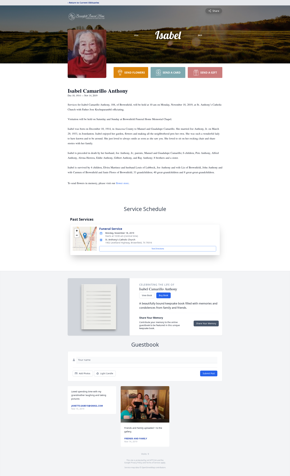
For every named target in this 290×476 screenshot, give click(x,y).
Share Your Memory (206, 323)
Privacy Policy (136, 462)
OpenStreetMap (148, 467)
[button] (85, 236)
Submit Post (209, 373)
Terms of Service (153, 462)
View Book (147, 295)
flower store (122, 183)
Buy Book (163, 295)
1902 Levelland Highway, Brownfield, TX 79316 (128, 242)
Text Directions (157, 248)
